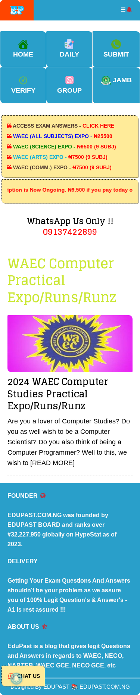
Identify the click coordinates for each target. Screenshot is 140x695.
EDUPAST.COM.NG (105, 686)
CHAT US (28, 676)
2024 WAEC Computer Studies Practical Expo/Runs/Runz (57, 393)
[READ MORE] (52, 463)
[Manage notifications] (16, 679)
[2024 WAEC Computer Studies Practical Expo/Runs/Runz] (70, 343)
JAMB (121, 80)
